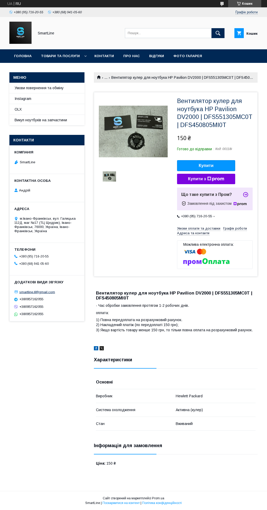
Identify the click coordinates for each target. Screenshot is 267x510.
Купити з (197, 179)
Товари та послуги (60, 56)
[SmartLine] (20, 42)
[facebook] (96, 349)
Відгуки (156, 56)
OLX (18, 109)
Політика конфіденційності (162, 503)
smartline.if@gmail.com (37, 292)
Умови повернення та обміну (39, 88)
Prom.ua (158, 498)
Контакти (104, 56)
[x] (102, 349)
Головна (23, 56)
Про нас (131, 56)
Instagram (23, 99)
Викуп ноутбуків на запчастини (41, 120)
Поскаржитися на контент (121, 503)
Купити (206, 165)
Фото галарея (187, 56)
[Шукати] (217, 33)
